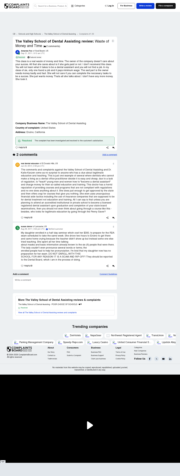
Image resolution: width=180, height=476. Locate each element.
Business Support (97, 355)
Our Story (51, 352)
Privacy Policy (120, 355)
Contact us (51, 355)
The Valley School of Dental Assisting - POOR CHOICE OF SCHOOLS (50, 304)
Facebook (149, 359)
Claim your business (98, 359)
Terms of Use (120, 352)
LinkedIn (170, 359)
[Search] (50, 6)
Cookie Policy (120, 359)
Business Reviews (140, 354)
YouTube (163, 359)
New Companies (140, 351)
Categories (80, 6)
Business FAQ (96, 352)
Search (35, 6)
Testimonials (52, 359)
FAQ (68, 352)
